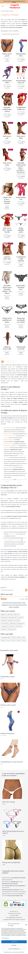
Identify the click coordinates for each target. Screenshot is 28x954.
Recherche (3, 587)
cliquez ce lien (12, 534)
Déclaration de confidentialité (18, 952)
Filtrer (4, 598)
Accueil (2, 11)
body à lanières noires (9, 435)
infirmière (7, 447)
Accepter (14, 941)
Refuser (14, 945)
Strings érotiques (8, 479)
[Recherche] (26, 590)
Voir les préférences (14, 949)
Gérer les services (5, 938)
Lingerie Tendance (14, 6)
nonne (16, 445)
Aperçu (7, 51)
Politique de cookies (7, 952)
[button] (26, 924)
